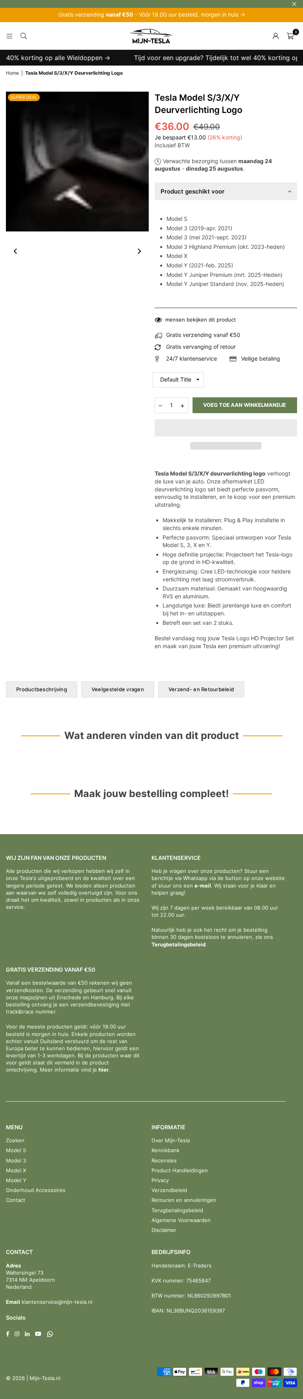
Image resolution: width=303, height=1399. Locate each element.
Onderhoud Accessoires (35, 1190)
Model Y (16, 1180)
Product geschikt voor (192, 191)
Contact (15, 1200)
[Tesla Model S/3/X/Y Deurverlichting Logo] (23, 251)
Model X (16, 1170)
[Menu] (9, 35)
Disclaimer (164, 1230)
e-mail (203, 885)
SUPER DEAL (24, 97)
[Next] (139, 251)
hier (103, 1069)
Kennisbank (166, 1150)
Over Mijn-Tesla (171, 1140)
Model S (16, 1150)
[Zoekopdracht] (24, 35)
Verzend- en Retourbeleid (201, 689)
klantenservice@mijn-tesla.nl (56, 1302)
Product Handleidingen (180, 1170)
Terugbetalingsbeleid (179, 944)
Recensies (164, 1160)
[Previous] (16, 251)
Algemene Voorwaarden (181, 1220)
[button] (226, 427)
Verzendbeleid (169, 1190)
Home (12, 73)
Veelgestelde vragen (118, 689)
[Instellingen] (276, 36)
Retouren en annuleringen (184, 1200)
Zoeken (15, 1140)
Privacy (160, 1180)
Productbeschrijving (41, 689)
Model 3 (16, 1160)
